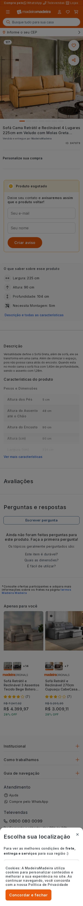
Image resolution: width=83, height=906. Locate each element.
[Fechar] (77, 834)
